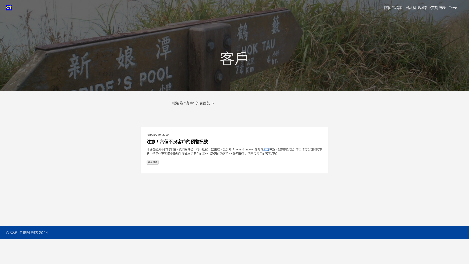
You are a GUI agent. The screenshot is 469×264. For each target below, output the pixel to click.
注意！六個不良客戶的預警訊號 (177, 141)
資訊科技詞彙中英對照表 (425, 8)
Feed (453, 8)
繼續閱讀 (152, 162)
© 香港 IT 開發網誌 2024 (27, 232)
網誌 (266, 149)
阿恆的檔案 (393, 8)
